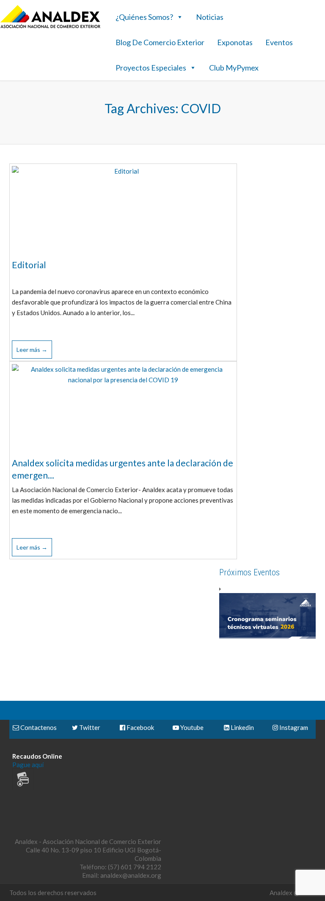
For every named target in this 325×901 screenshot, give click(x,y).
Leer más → (32, 349)
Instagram (293, 727)
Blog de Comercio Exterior (160, 42)
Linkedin (241, 727)
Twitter (89, 727)
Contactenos (38, 727)
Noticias (209, 17)
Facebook (139, 727)
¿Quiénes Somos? (144, 17)
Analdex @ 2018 (293, 892)
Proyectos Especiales (151, 67)
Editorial (29, 264)
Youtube (191, 727)
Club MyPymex (234, 67)
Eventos (279, 42)
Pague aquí (28, 764)
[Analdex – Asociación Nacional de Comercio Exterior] (50, 27)
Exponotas (235, 42)
